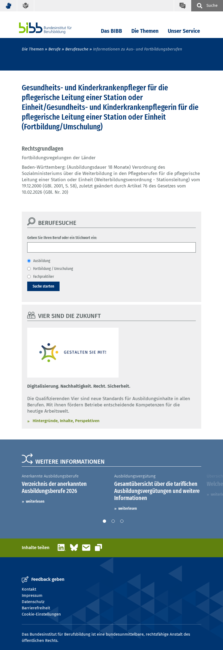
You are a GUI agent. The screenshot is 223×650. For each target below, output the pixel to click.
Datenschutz (33, 601)
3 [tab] (121, 521)
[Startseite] (53, 28)
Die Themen (145, 31)
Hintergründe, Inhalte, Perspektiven (66, 420)
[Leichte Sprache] (25, 5)
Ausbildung (41, 260)
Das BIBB (111, 31)
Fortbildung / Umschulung (53, 268)
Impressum (32, 595)
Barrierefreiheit (36, 608)
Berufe (54, 49)
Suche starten (43, 286)
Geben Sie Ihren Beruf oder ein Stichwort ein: (62, 237)
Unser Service (184, 31)
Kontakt (29, 589)
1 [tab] (104, 521)
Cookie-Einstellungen (41, 614)
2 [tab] (113, 521)
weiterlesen (35, 501)
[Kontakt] (182, 5)
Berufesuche (76, 49)
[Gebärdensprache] (8, 5)
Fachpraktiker (43, 276)
